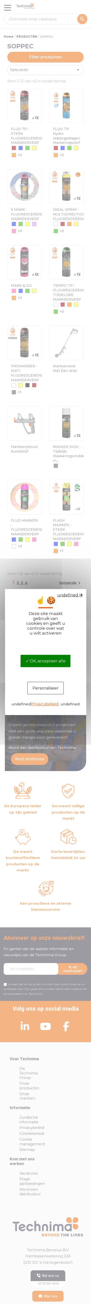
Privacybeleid (45, 703)
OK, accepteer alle (47, 661)
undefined (68, 595)
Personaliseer (46, 688)
